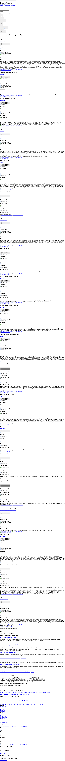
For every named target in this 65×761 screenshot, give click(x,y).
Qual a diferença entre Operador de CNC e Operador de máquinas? (17, 672)
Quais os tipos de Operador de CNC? (9, 652)
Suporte (1, 720)
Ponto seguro (3, 100)
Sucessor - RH (3, 74)
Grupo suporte (3, 536)
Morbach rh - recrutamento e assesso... (7, 482)
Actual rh (2, 131)
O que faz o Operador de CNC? (8, 637)
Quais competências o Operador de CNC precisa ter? (13, 658)
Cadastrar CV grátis (10, 5)
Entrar (14, 5)
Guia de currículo (3, 716)
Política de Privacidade (3, 753)
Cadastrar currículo (3, 711)
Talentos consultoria (4, 599)
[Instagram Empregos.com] (3, 726)
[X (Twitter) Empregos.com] (23, 726)
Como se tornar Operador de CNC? (9, 645)
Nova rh (2, 278)
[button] (32, 53)
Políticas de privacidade (3, 707)
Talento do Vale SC (4, 396)
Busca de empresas (3, 710)
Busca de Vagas (2, 709)
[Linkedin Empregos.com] (10, 726)
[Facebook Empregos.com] (16, 726)
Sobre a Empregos (3, 706)
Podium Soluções (3, 220)
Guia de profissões (3, 715)
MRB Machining (3, 428)
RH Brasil (2, 455)
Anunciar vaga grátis (3, 5)
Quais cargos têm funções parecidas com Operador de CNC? (15, 694)
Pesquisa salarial (2, 718)
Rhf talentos (2, 41)
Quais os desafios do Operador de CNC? (10, 664)
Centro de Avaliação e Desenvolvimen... (8, 510)
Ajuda (1, 721)
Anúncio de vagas (3, 713)
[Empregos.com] (3, 1)
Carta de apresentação (3, 717)
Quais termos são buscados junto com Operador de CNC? (14, 701)
